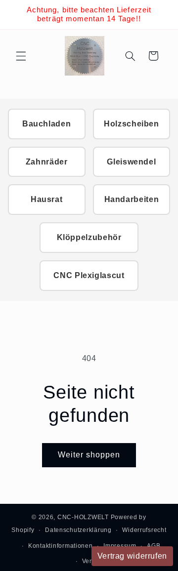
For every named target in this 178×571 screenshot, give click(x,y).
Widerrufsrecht (144, 530)
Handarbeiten (131, 199)
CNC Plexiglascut (88, 275)
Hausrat (46, 199)
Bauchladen (46, 124)
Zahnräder (47, 162)
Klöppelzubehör (89, 237)
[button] (20, 55)
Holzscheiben (131, 124)
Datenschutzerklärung (78, 530)
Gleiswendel (131, 162)
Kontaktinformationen (60, 546)
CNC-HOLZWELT (83, 517)
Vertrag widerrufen (132, 556)
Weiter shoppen (89, 454)
